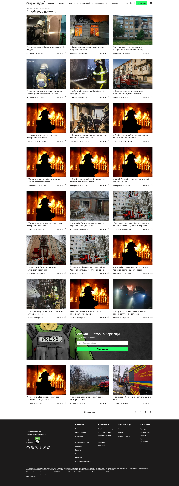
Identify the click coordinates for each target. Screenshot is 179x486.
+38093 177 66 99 (34, 431)
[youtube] (44, 447)
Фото (120, 432)
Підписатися (102, 349)
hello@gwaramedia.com (36, 434)
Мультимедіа (85, 3)
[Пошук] (131, 3)
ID (76, 454)
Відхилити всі (137, 483)
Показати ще (89, 412)
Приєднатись (145, 429)
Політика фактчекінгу (103, 444)
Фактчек (71, 3)
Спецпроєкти (124, 436)
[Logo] (36, 3)
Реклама (78, 446)
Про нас (115, 3)
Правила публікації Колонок (144, 441)
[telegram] (36, 447)
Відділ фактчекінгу (105, 429)
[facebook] (28, 447)
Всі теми (78, 457)
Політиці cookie (12, 483)
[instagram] (32, 447)
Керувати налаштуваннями (158, 483)
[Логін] (150, 3)
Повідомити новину (145, 434)
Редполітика (80, 432)
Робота (78, 450)
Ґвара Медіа (31, 8)
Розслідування (101, 3)
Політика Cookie (82, 442)
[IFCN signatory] (37, 441)
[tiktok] (48, 447)
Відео (120, 429)
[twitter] (40, 447)
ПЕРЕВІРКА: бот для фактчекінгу (104, 434)
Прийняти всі (120, 483)
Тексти (61, 3)
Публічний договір (83, 461)
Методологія (103, 439)
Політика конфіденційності (82, 437)
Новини (51, 3)
